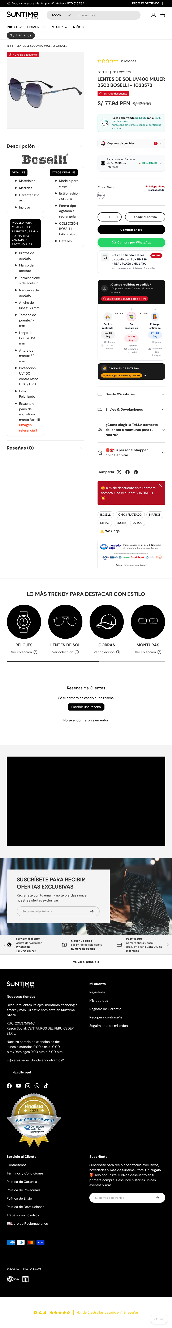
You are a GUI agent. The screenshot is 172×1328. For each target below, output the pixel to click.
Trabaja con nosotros (23, 1215)
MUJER (121, 523)
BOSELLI (103, 72)
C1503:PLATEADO (130, 514)
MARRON (155, 514)
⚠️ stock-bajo (110, 531)
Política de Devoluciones (25, 1207)
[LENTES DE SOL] (65, 622)
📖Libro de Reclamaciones (27, 1223)
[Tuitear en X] (119, 472)
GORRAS (106, 645)
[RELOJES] (24, 622)
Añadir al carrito (145, 217)
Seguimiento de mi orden (108, 1025)
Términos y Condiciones (25, 1173)
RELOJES (24, 645)
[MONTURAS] (148, 622)
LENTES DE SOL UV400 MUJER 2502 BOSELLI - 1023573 (42, 45)
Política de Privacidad (23, 1190)
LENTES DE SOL (65, 645)
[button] (162, 15)
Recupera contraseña (105, 1017)
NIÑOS (78, 27)
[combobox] (94, 15)
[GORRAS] (107, 622)
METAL (104, 523)
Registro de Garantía (105, 1009)
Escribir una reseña (86, 707)
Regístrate (97, 992)
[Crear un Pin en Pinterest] (136, 472)
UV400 (137, 523)
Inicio (10, 45)
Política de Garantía (22, 1181)
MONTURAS (148, 645)
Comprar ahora (131, 230)
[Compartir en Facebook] (127, 472)
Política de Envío (19, 1198)
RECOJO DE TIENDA (146, 3)
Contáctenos (16, 1165)
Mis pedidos (98, 1000)
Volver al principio (86, 962)
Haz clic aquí (22, 1072)
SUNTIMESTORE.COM (28, 1268)
